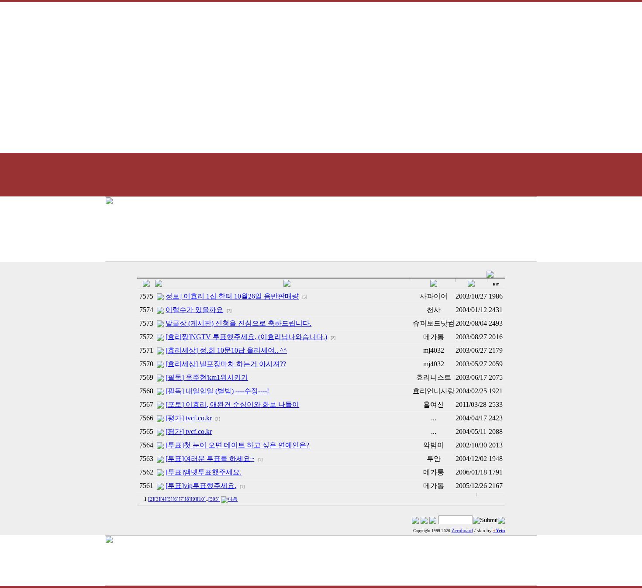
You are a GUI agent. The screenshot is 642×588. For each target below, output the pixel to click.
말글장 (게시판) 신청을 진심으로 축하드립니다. (238, 323)
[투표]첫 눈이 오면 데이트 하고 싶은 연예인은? (237, 445)
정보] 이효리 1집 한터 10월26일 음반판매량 (232, 296)
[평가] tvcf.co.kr (189, 418)
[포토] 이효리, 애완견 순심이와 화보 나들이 (232, 404)
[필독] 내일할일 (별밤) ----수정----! (217, 391)
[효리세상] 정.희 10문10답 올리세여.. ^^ (226, 350)
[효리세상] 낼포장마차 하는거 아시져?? (226, 364)
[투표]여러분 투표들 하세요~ (210, 458)
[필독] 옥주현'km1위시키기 (207, 377)
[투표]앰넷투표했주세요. (204, 472)
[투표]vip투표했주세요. (201, 485)
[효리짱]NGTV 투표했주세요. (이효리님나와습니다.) (246, 336)
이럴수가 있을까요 (194, 309)
